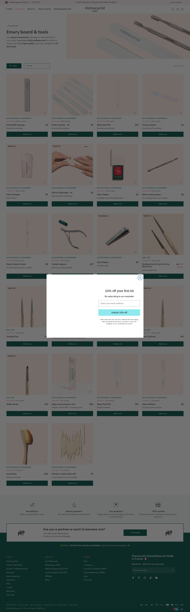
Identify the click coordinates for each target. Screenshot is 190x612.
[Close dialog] (140, 275)
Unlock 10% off (119, 312)
